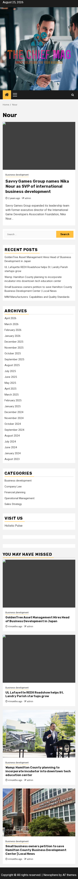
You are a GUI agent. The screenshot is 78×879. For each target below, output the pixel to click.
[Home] (7, 95)
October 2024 (13, 424)
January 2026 (12, 336)
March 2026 (12, 324)
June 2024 (11, 447)
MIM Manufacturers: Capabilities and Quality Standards (37, 297)
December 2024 (14, 412)
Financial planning (15, 492)
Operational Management (19, 498)
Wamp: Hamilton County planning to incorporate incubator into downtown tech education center (38, 771)
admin (28, 198)
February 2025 (13, 400)
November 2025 (14, 347)
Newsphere (50, 875)
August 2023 (12, 459)
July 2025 (10, 371)
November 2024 (14, 418)
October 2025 (13, 353)
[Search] (72, 94)
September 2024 (14, 429)
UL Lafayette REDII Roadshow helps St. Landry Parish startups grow (34, 694)
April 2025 (10, 388)
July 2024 (10, 441)
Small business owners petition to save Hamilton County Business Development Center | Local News (35, 850)
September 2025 (14, 359)
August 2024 (12, 435)
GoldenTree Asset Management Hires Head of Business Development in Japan (37, 619)
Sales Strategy (13, 504)
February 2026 (13, 330)
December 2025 (14, 341)
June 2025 (11, 377)
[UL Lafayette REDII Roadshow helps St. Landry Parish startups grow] (39, 659)
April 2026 (10, 318)
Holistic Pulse (13, 525)
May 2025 (10, 383)
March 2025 (12, 394)
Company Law (13, 486)
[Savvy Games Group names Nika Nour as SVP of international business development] (39, 146)
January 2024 (12, 453)
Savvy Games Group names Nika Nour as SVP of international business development (37, 186)
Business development (17, 175)
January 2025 (12, 406)
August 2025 (12, 365)
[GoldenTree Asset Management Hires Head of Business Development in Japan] (39, 584)
